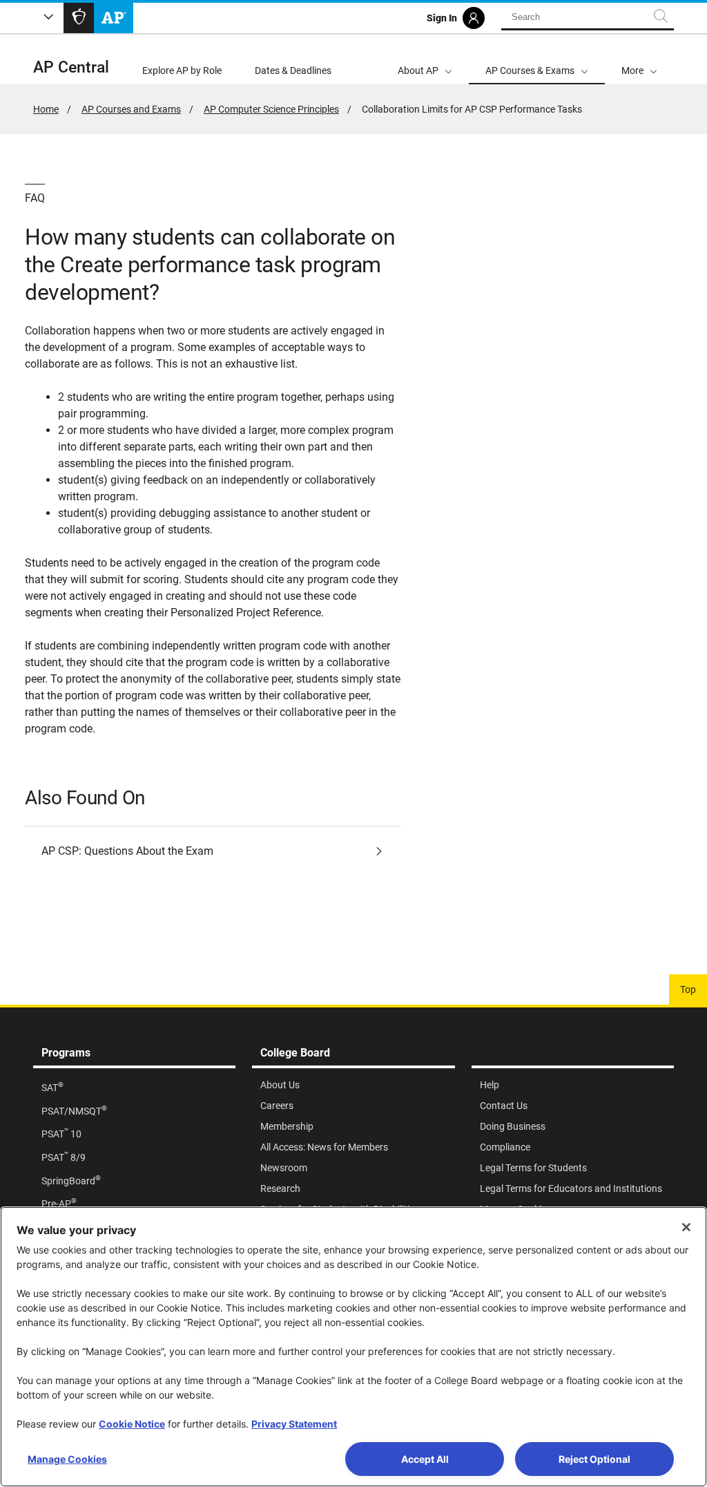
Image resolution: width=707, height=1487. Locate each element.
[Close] (686, 1227)
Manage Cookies (67, 1459)
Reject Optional (594, 1459)
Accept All (425, 1459)
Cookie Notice (132, 1424)
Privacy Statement (294, 1424)
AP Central (71, 67)
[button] (639, 59)
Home (46, 109)
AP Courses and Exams (131, 109)
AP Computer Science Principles (271, 109)
